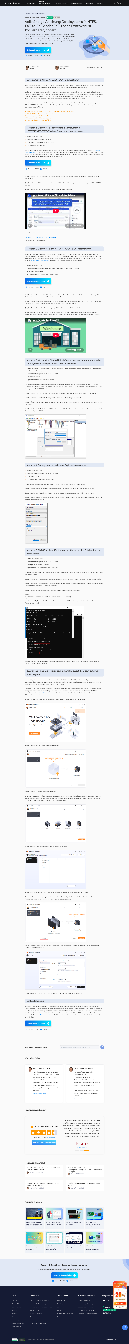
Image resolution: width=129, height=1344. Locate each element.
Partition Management (37, 14)
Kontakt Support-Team (18, 1323)
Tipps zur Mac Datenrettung (38, 1304)
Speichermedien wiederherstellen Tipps (41, 1307)
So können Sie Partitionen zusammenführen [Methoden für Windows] (34, 1247)
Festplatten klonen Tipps (37, 1320)
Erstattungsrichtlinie (62, 1304)
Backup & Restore (61, 3)
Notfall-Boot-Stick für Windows (87, 1310)
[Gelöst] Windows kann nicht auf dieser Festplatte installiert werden (54, 1247)
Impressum (15, 1300)
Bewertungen (50, 1137)
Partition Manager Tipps (37, 1317)
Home (27, 14)
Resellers (14, 1310)
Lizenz (59, 1310)
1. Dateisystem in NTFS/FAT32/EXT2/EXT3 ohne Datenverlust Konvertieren (49, 111)
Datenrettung (31, 3)
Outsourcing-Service (17, 1320)
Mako (32, 68)
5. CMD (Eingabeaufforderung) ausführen (38, 120)
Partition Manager (45, 3)
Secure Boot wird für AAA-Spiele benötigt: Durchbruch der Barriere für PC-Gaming (34, 1224)
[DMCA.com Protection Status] (22, 1339)
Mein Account (61, 1317)
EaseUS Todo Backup (46, 693)
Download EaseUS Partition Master (44, 1143)
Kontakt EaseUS (16, 1307)
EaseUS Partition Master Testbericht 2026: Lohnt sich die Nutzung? (43, 1184)
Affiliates (14, 1313)
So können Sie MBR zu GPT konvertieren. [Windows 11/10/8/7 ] (94, 1224)
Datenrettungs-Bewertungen (86, 1304)
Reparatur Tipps (34, 1310)
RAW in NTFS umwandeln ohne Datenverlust (41, 238)
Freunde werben (16, 1326)
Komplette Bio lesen (39, 1093)
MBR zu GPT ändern (46, 1015)
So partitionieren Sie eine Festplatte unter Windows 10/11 (53, 1224)
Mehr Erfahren (81, 1147)
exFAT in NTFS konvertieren (40, 260)
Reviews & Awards (17, 1304)
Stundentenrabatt (17, 1317)
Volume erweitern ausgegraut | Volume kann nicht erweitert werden (43, 1168)
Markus (62, 68)
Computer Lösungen (84, 1300)
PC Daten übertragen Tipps (38, 1323)
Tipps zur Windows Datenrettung (39, 1300)
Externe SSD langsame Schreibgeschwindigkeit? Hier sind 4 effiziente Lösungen (85, 1169)
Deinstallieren (61, 1300)
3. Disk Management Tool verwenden (37, 116)
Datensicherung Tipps (36, 1313)
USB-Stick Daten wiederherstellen (87, 1313)
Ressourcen (34, 1296)
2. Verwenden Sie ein (38, 113)
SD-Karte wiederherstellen (85, 1307)
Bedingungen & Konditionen (65, 1313)
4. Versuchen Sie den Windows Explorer (38, 118)
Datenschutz (60, 1307)
